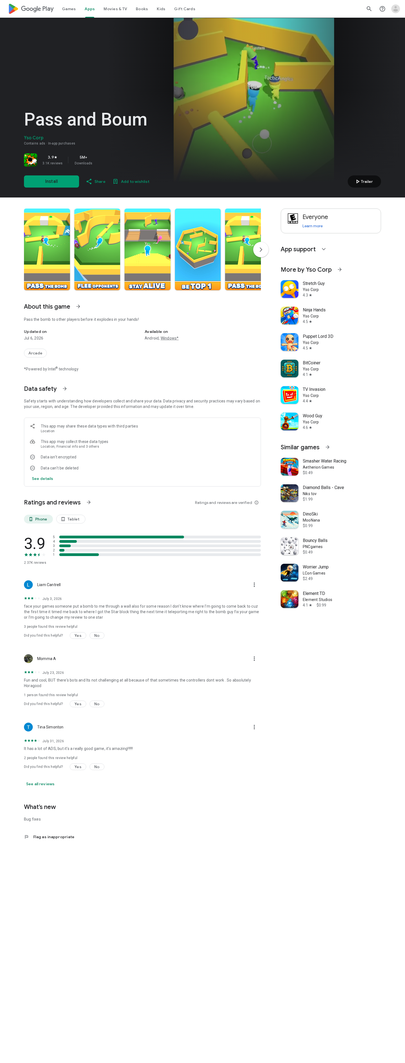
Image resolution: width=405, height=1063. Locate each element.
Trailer (363, 181)
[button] (47, 249)
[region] (101, 160)
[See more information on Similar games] (327, 447)
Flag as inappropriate (49, 836)
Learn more (313, 225)
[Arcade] (35, 353)
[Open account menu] (395, 8)
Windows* (170, 338)
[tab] (69, 9)
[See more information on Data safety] (64, 388)
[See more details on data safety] (43, 478)
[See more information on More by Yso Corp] (339, 269)
